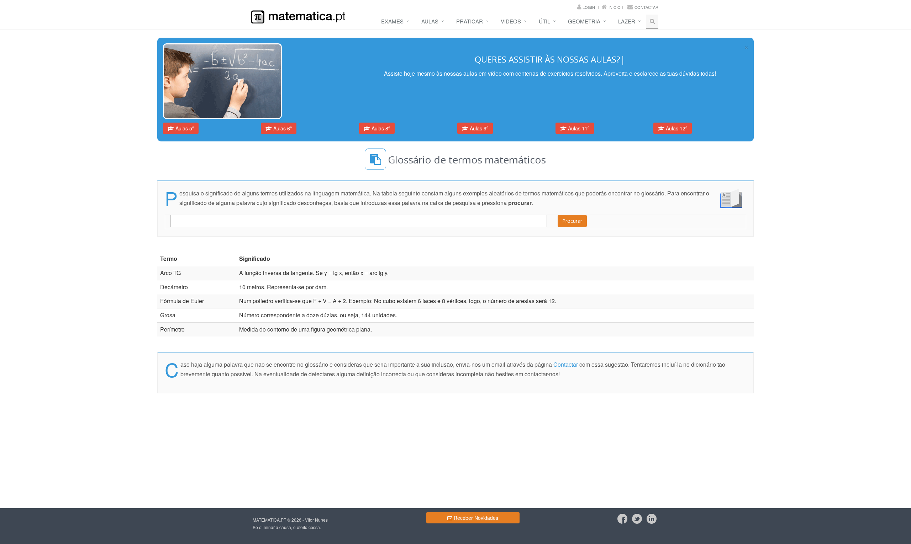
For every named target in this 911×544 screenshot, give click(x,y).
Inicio (615, 7)
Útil (544, 21)
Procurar (572, 220)
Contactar (646, 7)
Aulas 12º (675, 128)
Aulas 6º (282, 128)
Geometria (584, 21)
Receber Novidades (475, 517)
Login (589, 7)
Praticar (469, 21)
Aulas (429, 21)
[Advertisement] (29, 137)
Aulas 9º (478, 128)
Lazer (626, 21)
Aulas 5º (184, 128)
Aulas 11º (578, 128)
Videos (511, 21)
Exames (392, 21)
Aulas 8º (380, 128)
